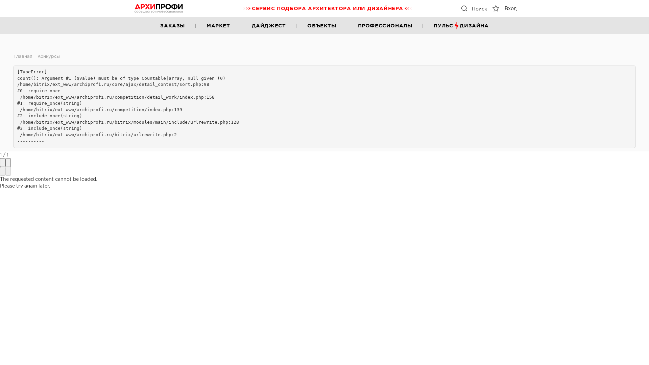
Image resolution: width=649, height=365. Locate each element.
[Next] (8, 171)
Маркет (218, 25)
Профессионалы (385, 25)
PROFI (159, 8)
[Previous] (2, 171)
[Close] (8, 162)
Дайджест (269, 25)
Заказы (172, 25)
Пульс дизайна (461, 25)
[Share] (2, 162)
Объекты (321, 25)
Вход (510, 8)
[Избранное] (496, 8)
